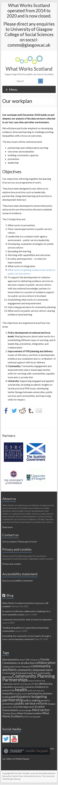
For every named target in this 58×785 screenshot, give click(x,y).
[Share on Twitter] (14, 410)
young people (35, 717)
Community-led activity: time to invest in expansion (27, 619)
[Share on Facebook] (6, 410)
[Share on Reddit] (22, 410)
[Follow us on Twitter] (6, 739)
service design (25, 710)
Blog (9, 595)
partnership (12, 699)
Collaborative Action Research (16, 666)
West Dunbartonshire (29, 713)
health (21, 689)
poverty (45, 700)
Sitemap (17, 779)
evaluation (30, 687)
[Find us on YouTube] (14, 739)
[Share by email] (39, 410)
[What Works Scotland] (29, 56)
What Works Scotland (29, 69)
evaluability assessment (13, 687)
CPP (32, 684)
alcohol (22, 660)
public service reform (31, 703)
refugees (51, 704)
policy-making (32, 700)
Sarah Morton (7, 707)
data (36, 684)
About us (9, 499)
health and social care (35, 691)
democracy (46, 683)
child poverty (34, 660)
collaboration (45, 662)
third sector (41, 710)
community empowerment (34, 670)
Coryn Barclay (25, 684)
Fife (12, 690)
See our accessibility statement (17, 580)
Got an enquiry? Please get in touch (19, 541)
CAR (27, 659)
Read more (7, 527)
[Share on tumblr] (30, 410)
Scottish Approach (23, 706)
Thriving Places (9, 713)
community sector (10, 684)
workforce (26, 717)
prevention (8, 703)
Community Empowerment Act (19, 672)
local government (20, 694)
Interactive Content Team (12, 776)
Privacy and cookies (11, 564)
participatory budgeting (29, 696)
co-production (26, 662)
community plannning (36, 681)
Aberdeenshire (10, 659)
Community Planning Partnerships (28, 677)
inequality (8, 693)
